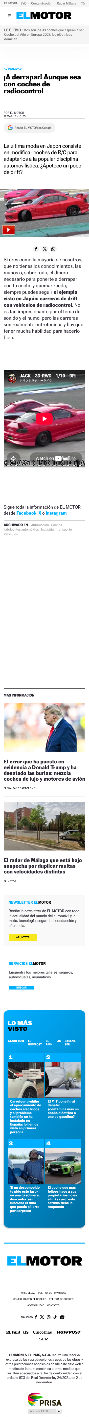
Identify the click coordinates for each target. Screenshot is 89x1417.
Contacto (53, 1305)
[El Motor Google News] (62, 1317)
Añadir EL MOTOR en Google (33, 128)
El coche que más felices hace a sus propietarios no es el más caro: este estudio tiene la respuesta (62, 1197)
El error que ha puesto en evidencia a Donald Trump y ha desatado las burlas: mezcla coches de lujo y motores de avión (44, 770)
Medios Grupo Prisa (44, 1411)
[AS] (26, 1332)
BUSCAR (21, 987)
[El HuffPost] (68, 1333)
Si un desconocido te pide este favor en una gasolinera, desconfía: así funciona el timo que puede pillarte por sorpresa (25, 1199)
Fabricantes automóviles (21, 530)
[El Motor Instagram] (48, 1317)
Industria (47, 530)
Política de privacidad (52, 1293)
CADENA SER (70, 1042)
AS (59, 1041)
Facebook (27, 513)
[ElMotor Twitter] (42, 1317)
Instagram (56, 513)
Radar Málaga (67, 3)
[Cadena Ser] (43, 1339)
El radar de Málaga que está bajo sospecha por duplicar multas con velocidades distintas (43, 866)
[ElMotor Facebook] (36, 1317)
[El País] (13, 1333)
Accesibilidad (35, 1305)
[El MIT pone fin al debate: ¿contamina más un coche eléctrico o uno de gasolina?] (63, 1096)
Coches (56, 525)
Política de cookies (61, 1299)
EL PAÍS (49, 1042)
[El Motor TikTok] (55, 1317)
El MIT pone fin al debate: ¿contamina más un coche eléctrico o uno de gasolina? (63, 1109)
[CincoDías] (42, 1333)
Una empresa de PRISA (44, 1399)
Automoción (40, 525)
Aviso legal (28, 1293)
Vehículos (11, 534)
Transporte (64, 530)
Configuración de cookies (29, 1299)
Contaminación (42, 3)
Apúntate (22, 937)
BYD (24, 3)
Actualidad (13, 68)
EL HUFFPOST (35, 1042)
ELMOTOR (16, 1041)
